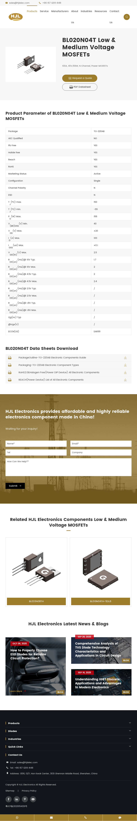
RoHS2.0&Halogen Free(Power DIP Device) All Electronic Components (59, 372)
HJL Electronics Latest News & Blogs (68, 624)
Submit (15, 486)
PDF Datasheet (80, 87)
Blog (60, 692)
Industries (86, 11)
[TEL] (85, 818)
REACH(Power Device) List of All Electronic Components (51, 380)
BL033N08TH (36, 601)
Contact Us (114, 16)
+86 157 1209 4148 (51, 3)
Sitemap (9, 791)
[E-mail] (51, 818)
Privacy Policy (29, 791)
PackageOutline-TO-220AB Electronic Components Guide (52, 358)
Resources (101, 11)
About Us (74, 16)
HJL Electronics (27, 784)
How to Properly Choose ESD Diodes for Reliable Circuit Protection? (28, 655)
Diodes (12, 731)
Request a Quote (80, 78)
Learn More (17, 691)
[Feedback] (120, 818)
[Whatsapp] (17, 818)
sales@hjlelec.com (19, 3)
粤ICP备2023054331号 (16, 806)
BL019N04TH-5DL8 (100, 601)
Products (32, 11)
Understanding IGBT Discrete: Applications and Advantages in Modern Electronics (98, 684)
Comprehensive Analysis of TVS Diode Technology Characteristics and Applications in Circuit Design (98, 650)
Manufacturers (59, 11)
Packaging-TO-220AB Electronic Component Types (49, 365)
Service (44, 11)
